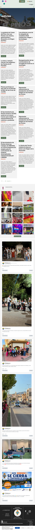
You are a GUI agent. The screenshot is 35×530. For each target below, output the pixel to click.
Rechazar (23, 527)
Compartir (31, 270)
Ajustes (28, 527)
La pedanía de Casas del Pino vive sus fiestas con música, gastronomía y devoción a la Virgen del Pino (8, 36)
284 (5, 181)
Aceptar (17, 527)
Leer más (3, 56)
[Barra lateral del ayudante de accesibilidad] (1, 15)
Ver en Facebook (5, 270)
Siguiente (9, 181)
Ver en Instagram (18, 236)
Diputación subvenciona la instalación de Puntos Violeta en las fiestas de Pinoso (26, 91)
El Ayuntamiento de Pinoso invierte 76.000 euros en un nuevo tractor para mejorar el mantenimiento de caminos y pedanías (8, 116)
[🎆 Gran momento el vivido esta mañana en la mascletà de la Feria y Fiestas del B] (17, 196)
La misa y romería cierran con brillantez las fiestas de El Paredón (8, 63)
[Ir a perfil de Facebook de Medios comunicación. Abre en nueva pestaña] (2, 1)
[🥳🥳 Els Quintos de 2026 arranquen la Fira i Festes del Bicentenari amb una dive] (17, 207)
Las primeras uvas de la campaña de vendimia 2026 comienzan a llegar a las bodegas (26, 36)
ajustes (12, 529)
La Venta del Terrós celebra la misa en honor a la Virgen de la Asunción (26, 148)
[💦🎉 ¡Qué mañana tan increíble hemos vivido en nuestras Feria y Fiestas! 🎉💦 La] (6, 196)
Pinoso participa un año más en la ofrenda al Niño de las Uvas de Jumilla (8, 89)
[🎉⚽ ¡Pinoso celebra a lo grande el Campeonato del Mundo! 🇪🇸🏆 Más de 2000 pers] (17, 218)
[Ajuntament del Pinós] (0, 7)
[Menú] (33, 7)
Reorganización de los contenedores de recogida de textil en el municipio (26, 62)
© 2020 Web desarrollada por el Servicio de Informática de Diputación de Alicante (12, 523)
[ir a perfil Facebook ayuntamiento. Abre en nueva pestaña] (25, 511)
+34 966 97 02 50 (7, 510)
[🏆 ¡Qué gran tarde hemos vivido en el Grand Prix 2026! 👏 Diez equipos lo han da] (28, 207)
